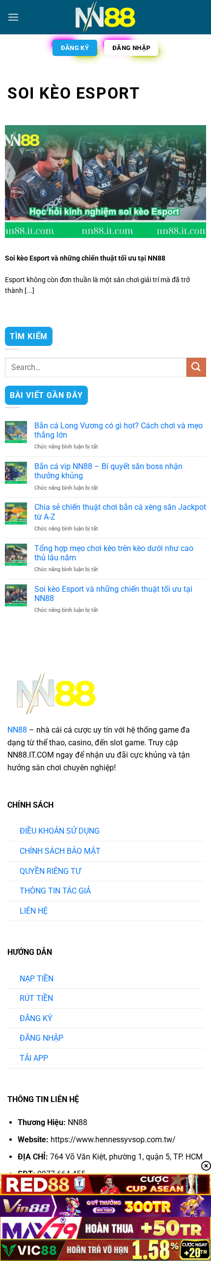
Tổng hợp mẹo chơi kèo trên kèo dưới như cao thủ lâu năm (113, 553)
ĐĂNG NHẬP (41, 1038)
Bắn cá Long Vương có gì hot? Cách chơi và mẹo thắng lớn (118, 430)
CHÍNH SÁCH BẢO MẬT (60, 851)
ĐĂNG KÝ (36, 1018)
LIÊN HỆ (34, 911)
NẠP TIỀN (36, 978)
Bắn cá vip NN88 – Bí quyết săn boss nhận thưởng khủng (108, 471)
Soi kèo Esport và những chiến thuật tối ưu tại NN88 (85, 258)
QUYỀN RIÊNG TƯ (50, 871)
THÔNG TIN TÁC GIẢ (55, 890)
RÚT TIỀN (36, 998)
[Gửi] (196, 367)
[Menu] (13, 17)
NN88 (17, 730)
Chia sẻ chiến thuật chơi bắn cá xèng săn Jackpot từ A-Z (120, 511)
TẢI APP (34, 1058)
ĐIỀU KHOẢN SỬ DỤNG (60, 831)
